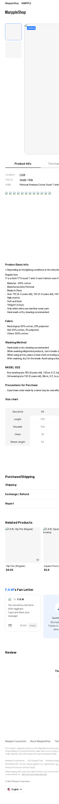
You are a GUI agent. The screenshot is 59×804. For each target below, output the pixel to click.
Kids (31, 180)
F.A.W (22, 175)
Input (33, 625)
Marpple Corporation (15, 741)
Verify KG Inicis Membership (34, 774)
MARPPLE (26, 3)
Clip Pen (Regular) (15, 566)
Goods (23, 180)
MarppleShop (12, 3)
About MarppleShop (40, 741)
